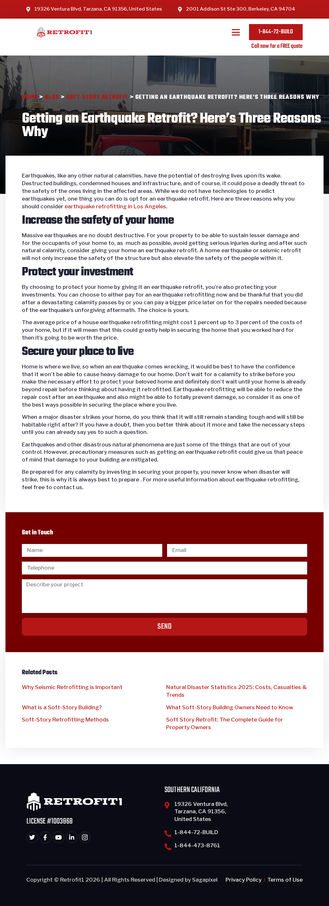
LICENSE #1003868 (49, 821)
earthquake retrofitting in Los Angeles (115, 206)
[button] (236, 32)
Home (30, 97)
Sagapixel (205, 879)
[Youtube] (58, 837)
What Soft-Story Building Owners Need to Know (229, 707)
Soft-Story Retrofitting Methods (65, 719)
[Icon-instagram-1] (85, 837)
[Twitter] (32, 837)
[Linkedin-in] (71, 837)
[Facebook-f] (45, 837)
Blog (52, 97)
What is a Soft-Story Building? (62, 707)
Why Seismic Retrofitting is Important (72, 687)
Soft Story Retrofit (97, 97)
